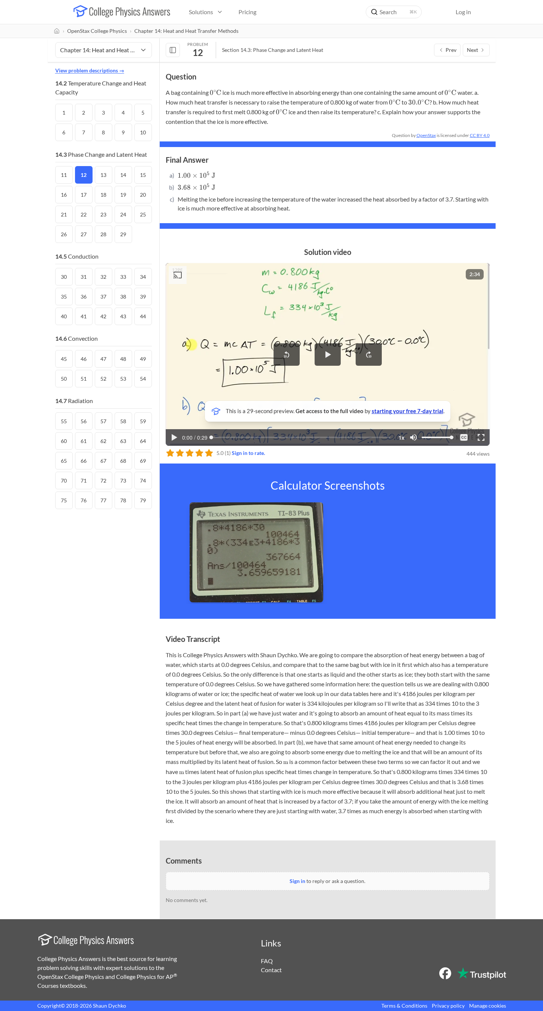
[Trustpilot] (481, 973)
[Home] (57, 31)
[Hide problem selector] (173, 50)
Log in (463, 11)
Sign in (297, 881)
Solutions (201, 11)
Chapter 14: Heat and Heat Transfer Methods (186, 31)
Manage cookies (487, 1005)
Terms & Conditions (404, 1005)
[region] (328, 354)
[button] (287, 354)
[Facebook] (445, 973)
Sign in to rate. (248, 453)
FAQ (267, 960)
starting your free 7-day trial (407, 411)
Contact (271, 969)
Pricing (247, 11)
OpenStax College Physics (97, 31)
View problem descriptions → (89, 70)
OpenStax (426, 135)
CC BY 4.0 (480, 135)
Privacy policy (448, 1005)
